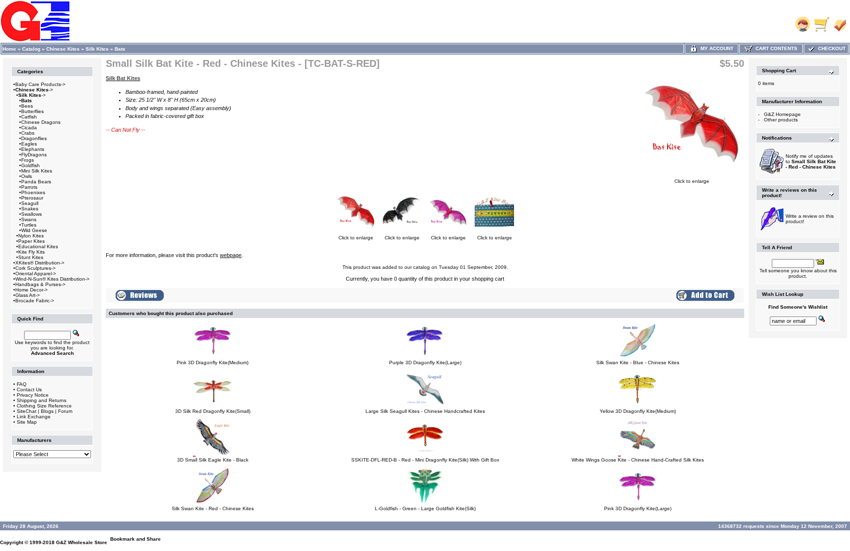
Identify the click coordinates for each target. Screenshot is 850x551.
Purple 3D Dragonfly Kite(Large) (425, 362)
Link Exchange (34, 416)
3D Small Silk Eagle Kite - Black (212, 460)
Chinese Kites (63, 49)
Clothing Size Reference (44, 405)
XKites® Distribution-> (39, 262)
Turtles (28, 225)
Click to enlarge (691, 181)
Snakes (29, 208)
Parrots (29, 187)
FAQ (22, 384)
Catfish (29, 116)
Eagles (29, 143)
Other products (781, 119)
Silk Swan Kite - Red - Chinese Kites (213, 508)
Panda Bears (36, 181)
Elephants (32, 149)
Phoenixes (33, 192)
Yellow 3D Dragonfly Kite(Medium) (638, 411)
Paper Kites (31, 241)
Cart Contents (775, 48)
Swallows (31, 214)
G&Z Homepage (782, 114)
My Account (715, 48)
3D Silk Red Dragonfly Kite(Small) (212, 411)
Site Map (27, 422)
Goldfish (30, 165)
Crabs (27, 133)
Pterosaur (32, 198)
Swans (28, 219)
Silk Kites (97, 49)
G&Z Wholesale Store (81, 542)
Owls (26, 176)
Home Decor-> (31, 289)
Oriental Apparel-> (35, 273)
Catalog (31, 49)
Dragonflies (34, 138)
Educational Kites (38, 246)
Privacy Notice (33, 395)
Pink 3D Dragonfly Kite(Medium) (212, 362)
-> (34, 89)
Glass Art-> (27, 295)
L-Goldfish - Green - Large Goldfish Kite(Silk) (425, 508)
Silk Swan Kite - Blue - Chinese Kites (637, 362)
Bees (27, 106)
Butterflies (32, 111)
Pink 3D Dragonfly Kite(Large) (637, 508)
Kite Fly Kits (31, 252)
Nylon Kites (31, 235)
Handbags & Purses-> (40, 284)
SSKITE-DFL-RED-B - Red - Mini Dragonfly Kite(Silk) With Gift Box (425, 460)
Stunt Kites (30, 257)
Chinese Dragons (41, 122)
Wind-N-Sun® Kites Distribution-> (52, 279)
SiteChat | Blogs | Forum (44, 411)
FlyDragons (34, 154)
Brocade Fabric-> (34, 300)
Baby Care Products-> (40, 84)
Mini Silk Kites (36, 171)
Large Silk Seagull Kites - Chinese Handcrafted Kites (425, 411)
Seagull (29, 203)
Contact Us (29, 389)
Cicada (29, 127)
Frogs (27, 160)
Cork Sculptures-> (35, 268)
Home (9, 49)
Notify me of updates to (811, 161)
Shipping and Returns (41, 400)
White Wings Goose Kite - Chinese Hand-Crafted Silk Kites (638, 460)
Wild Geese (34, 230)
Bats (120, 49)
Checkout (830, 48)
